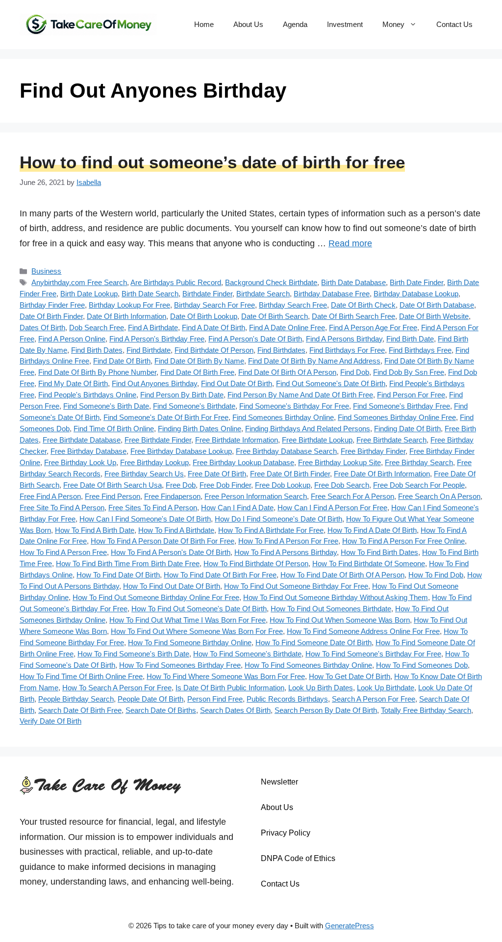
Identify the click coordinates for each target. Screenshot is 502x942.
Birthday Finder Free (52, 305)
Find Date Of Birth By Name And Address (314, 361)
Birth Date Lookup (89, 293)
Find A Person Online (71, 339)
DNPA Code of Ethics (298, 858)
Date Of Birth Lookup (203, 316)
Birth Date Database (353, 282)
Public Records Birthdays (287, 699)
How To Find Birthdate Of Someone (368, 563)
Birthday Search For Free (214, 305)
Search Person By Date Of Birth (326, 710)
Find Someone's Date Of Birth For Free (165, 417)
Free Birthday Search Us (144, 474)
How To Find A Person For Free (288, 541)
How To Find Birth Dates (379, 552)
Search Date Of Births (161, 710)
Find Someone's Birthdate (194, 406)
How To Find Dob (435, 575)
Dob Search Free (96, 327)
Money (393, 24)
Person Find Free (215, 699)
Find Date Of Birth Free (197, 372)
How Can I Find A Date (237, 507)
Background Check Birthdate (271, 282)
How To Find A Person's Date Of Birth (170, 552)
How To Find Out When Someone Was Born (340, 620)
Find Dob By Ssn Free (408, 372)
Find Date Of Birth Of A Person (287, 372)
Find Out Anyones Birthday (154, 383)
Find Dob (354, 372)
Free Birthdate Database (82, 440)
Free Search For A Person (352, 496)
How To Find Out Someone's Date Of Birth (199, 608)
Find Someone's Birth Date (106, 406)
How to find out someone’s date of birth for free (212, 162)
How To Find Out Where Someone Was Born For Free (197, 631)
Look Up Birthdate (385, 687)
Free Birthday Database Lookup (181, 451)
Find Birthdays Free (420, 350)
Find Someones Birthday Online (283, 417)
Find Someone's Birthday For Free (294, 406)
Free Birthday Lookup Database (243, 462)
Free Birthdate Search (391, 440)
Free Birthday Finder (373, 451)
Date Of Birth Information (126, 316)
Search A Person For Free (373, 699)
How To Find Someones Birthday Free (180, 665)
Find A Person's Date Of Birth (255, 339)
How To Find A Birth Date (94, 530)
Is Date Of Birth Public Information (230, 687)
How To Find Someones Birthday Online (308, 665)
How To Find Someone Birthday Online (189, 642)
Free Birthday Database (88, 451)
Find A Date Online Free (287, 327)
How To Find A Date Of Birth (372, 530)
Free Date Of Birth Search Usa (112, 485)
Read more (350, 243)
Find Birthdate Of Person (214, 350)
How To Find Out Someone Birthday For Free (296, 586)
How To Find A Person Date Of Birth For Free (162, 541)
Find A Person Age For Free (373, 327)
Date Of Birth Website (434, 316)
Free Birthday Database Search (286, 451)
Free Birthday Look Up (80, 462)
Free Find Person (112, 496)
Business (46, 271)
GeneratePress (349, 925)
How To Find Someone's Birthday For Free (373, 654)
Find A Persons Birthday (344, 339)
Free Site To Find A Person (62, 507)
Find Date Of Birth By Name (199, 361)
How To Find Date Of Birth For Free (220, 575)
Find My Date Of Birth (73, 383)
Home (204, 24)
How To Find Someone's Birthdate (247, 654)
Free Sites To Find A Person (152, 507)
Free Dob (181, 485)
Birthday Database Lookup (416, 293)
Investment (345, 24)
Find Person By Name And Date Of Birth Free (300, 395)
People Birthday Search (76, 699)
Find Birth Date (410, 339)
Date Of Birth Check (363, 305)
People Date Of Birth (150, 699)
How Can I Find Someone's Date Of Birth (145, 519)
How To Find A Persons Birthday (285, 552)
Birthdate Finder (207, 293)
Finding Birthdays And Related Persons (307, 428)
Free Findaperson (172, 496)
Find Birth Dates (97, 350)
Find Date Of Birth (122, 361)
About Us (248, 24)
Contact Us (454, 24)
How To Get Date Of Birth (349, 676)
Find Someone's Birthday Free (401, 406)
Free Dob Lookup (282, 485)
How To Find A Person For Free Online (403, 541)
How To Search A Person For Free (117, 687)
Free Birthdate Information (236, 440)
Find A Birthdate (153, 327)
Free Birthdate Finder (158, 440)
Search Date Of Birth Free (80, 710)
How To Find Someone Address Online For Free (363, 631)
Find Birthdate (148, 350)
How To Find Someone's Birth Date (133, 654)
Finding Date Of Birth (407, 428)
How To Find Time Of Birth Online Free (81, 676)
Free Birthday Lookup (154, 462)
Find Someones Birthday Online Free (397, 417)
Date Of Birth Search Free (353, 316)
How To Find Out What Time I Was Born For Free (187, 620)
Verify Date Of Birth (50, 721)
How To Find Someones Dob (422, 665)
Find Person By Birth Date (182, 395)
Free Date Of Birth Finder (290, 474)
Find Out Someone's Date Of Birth (330, 383)
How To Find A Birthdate (176, 530)
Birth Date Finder (416, 282)
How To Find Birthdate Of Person (255, 563)
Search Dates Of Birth (235, 710)
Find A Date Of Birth (213, 327)
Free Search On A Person (439, 496)
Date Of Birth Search (274, 316)
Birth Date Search (150, 293)
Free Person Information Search (255, 496)
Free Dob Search (341, 485)
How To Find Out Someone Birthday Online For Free (156, 597)
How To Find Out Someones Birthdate (331, 608)
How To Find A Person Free (63, 552)
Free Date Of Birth (217, 474)
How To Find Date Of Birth (118, 575)
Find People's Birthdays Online (87, 395)
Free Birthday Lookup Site (339, 462)
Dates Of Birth (42, 327)
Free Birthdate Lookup (317, 440)
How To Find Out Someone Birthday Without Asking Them (335, 597)
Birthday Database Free (332, 293)
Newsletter (279, 782)
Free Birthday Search (419, 462)
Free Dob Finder (225, 485)
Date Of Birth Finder (51, 316)
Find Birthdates (281, 350)
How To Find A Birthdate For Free (271, 530)
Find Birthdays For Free (347, 350)
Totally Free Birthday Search (426, 710)
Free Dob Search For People (419, 485)
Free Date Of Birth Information (382, 474)
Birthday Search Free (293, 305)
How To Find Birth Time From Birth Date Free (128, 563)
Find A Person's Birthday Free (156, 339)
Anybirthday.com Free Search (79, 282)
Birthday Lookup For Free (129, 305)
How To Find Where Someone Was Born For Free (226, 676)
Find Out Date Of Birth (236, 383)
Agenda (295, 24)
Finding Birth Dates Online (199, 428)
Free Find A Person (50, 496)
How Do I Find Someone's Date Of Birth (278, 519)
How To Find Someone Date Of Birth (313, 642)
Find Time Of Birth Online (114, 428)
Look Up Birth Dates (320, 687)
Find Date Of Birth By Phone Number (97, 372)
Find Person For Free (411, 395)
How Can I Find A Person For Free (332, 507)
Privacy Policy (285, 833)
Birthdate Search (263, 293)
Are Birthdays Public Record (175, 282)
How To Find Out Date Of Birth (171, 586)
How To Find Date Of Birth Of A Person (342, 575)
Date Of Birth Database (437, 305)
